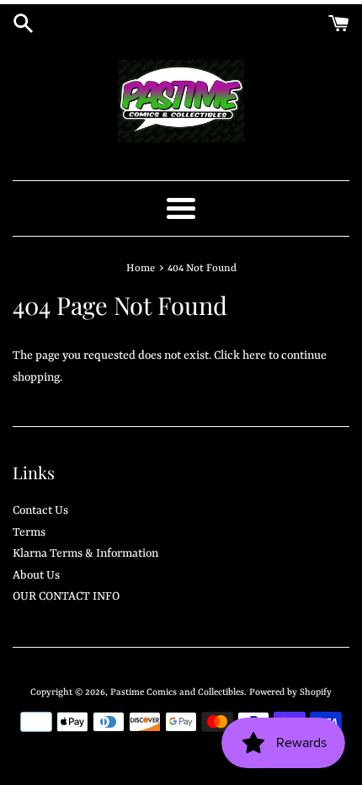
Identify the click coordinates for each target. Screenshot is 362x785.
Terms (29, 532)
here (254, 355)
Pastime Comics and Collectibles (177, 692)
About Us (36, 575)
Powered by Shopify (290, 692)
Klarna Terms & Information (85, 553)
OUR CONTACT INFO (66, 596)
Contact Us (40, 510)
